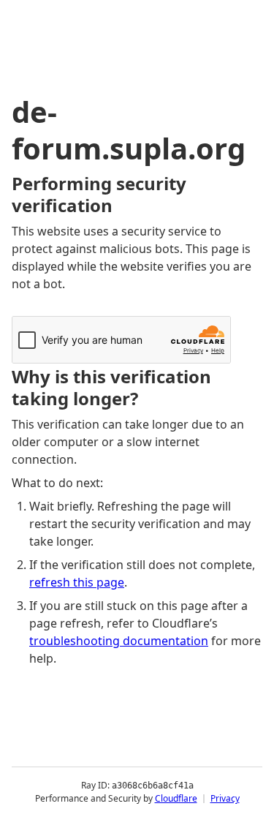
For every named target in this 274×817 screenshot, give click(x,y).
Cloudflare (176, 798)
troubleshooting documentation (118, 641)
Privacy (225, 798)
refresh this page (76, 582)
